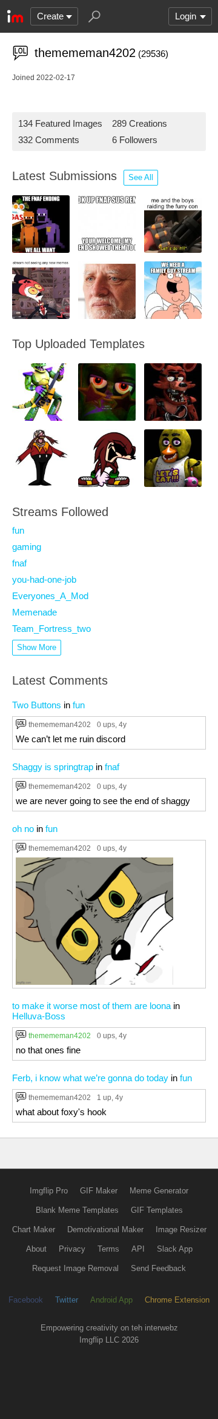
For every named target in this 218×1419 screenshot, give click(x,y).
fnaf (19, 563)
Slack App (175, 1248)
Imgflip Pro (49, 1190)
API (138, 1248)
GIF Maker (98, 1190)
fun (18, 530)
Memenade (34, 612)
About (36, 1248)
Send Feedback (158, 1268)
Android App (111, 1299)
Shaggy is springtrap (52, 767)
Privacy (72, 1248)
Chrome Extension (177, 1299)
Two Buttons (36, 705)
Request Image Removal (75, 1268)
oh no (23, 829)
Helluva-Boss (38, 1016)
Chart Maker (33, 1229)
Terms (108, 1248)
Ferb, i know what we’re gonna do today (90, 1078)
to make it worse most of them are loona (91, 1006)
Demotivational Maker (105, 1229)
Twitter (66, 1299)
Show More (36, 647)
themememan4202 (59, 724)
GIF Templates (157, 1210)
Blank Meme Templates (77, 1210)
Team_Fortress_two (51, 628)
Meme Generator (159, 1190)
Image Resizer (181, 1229)
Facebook (25, 1299)
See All (140, 177)
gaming (26, 547)
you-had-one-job (44, 579)
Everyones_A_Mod (50, 596)
